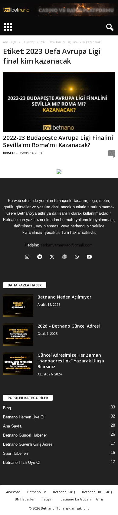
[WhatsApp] (78, 257)
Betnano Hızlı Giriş (97, 492)
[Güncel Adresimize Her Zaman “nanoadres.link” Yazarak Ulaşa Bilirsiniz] (18, 363)
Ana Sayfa (10, 42)
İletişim (48, 499)
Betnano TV (36, 492)
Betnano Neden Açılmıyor (64, 297)
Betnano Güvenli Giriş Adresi (28, 444)
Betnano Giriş (64, 492)
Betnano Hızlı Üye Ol (21, 462)
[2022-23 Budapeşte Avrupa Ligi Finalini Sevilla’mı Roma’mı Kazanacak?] (59, 101)
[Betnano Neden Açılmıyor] (18, 305)
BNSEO (9, 152)
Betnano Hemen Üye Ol (23, 417)
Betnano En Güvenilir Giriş (82, 499)
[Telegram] (41, 257)
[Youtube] (90, 257)
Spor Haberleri (15, 453)
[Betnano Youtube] (59, 171)
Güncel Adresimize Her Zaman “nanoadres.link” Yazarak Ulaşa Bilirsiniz (71, 360)
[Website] (66, 257)
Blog (7, 408)
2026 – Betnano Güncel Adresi (69, 326)
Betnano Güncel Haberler (25, 435)
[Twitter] (53, 257)
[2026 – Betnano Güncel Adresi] (18, 334)
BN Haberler (25, 499)
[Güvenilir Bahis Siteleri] (59, 9)
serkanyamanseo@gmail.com (67, 245)
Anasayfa (13, 492)
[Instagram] (28, 257)
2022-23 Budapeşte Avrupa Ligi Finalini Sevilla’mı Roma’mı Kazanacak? (58, 141)
